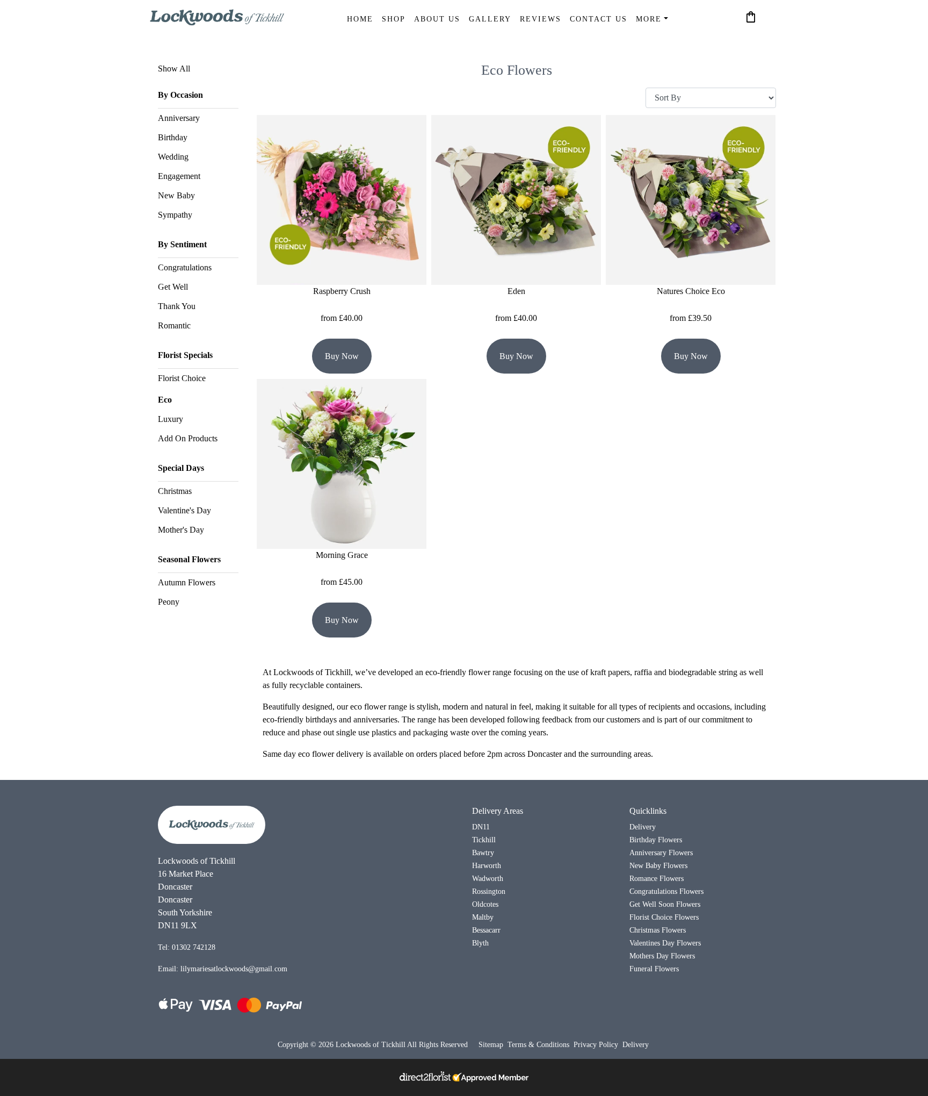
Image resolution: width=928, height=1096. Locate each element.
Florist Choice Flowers (664, 917)
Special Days (181, 467)
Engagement (179, 176)
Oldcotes (485, 904)
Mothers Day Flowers (662, 955)
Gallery (490, 19)
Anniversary (179, 118)
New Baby (176, 195)
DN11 (481, 826)
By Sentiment (182, 244)
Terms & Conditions (538, 1045)
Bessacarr (486, 930)
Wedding (173, 156)
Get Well (173, 286)
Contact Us (598, 19)
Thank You (176, 306)
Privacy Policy (596, 1045)
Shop (393, 19)
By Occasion (180, 94)
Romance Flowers (656, 878)
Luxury (170, 419)
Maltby (483, 917)
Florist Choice (182, 378)
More (649, 19)
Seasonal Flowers (189, 559)
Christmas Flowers (657, 930)
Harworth (486, 865)
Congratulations (185, 267)
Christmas (175, 491)
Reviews (540, 19)
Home (360, 19)
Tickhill (484, 839)
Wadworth (487, 878)
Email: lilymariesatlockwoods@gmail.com (222, 968)
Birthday (172, 137)
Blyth (480, 943)
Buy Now (342, 356)
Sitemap (491, 1045)
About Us (437, 19)
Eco (165, 399)
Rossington (488, 891)
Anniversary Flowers (661, 852)
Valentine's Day (184, 510)
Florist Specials (185, 355)
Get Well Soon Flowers (664, 904)
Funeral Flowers (654, 968)
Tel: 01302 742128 (186, 947)
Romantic (174, 325)
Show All (174, 68)
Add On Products (188, 438)
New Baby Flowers (658, 865)
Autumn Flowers (186, 582)
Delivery (642, 826)
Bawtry (483, 852)
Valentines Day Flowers (665, 943)
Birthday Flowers (655, 839)
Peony (168, 601)
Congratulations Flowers (666, 891)
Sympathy (175, 214)
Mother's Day (181, 529)
